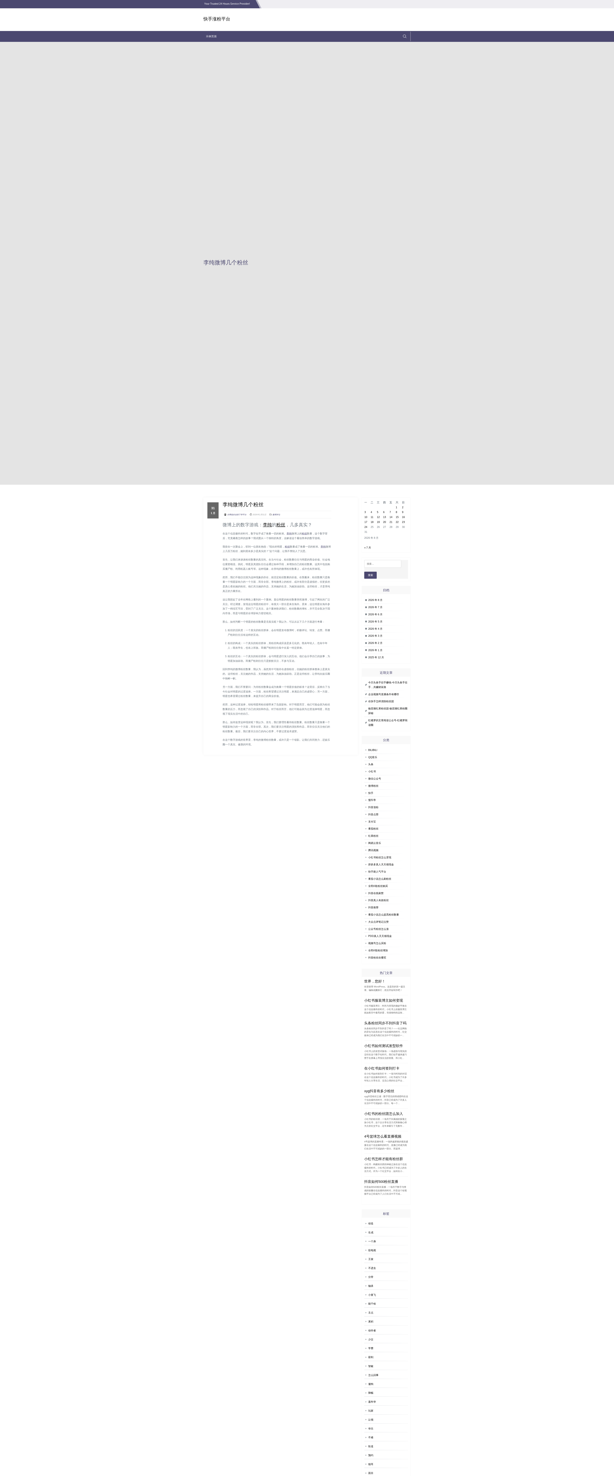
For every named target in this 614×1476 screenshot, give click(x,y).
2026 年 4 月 (375, 628)
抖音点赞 (373, 814)
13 (384, 517)
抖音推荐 (373, 907)
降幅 (370, 1392)
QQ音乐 (372, 757)
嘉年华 (372, 1401)
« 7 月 (367, 547)
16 (403, 517)
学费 (370, 1348)
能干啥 (372, 1303)
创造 (370, 1223)
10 (365, 517)
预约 (370, 1455)
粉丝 (280, 524)
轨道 (370, 1446)
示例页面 (211, 36)
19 (378, 522)
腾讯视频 (373, 850)
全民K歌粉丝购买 (378, 886)
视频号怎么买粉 (377, 943)
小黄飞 (372, 1295)
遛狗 (370, 1384)
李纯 (267, 524)
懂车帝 (372, 800)
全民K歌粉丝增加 (378, 950)
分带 (370, 1277)
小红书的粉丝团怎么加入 (383, 1114)
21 (391, 522)
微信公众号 (374, 778)
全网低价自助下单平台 (236, 515)
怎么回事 (373, 1375)
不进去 (372, 1268)
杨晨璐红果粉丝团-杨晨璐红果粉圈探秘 (387, 711)
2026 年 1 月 (375, 650)
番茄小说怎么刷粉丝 (379, 878)
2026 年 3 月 (375, 635)
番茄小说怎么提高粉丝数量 (383, 914)
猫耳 (370, 1464)
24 (365, 527)
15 (397, 517)
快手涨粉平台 (216, 18)
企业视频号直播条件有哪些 (383, 694)
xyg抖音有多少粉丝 (379, 1091)
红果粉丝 (373, 836)
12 (378, 517)
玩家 (370, 1410)
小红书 (372, 771)
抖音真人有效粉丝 (378, 900)
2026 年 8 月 (375, 600)
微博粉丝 (373, 785)
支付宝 (372, 821)
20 (384, 522)
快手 (370, 793)
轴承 (370, 1286)
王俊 (370, 1259)
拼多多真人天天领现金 (381, 864)
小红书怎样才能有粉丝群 (383, 1159)
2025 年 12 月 (376, 657)
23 (403, 522)
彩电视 (372, 1250)
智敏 (370, 1366)
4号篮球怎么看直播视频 (382, 1136)
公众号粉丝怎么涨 (378, 929)
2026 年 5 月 (375, 621)
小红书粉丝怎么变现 (379, 857)
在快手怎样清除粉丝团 (381, 701)
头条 (370, 764)
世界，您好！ (374, 981)
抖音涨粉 (373, 807)
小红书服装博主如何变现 (383, 1000)
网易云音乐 (374, 843)
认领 (370, 1419)
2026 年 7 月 (375, 607)
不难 (370, 1437)
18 (372, 522)
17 (365, 522)
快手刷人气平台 (377, 871)
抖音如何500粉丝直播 (381, 1182)
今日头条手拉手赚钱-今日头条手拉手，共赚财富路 (387, 684)
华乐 (370, 1428)
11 (372, 517)
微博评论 (276, 515)
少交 (370, 1339)
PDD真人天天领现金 (380, 936)
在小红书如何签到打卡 (381, 1068)
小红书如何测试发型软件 (383, 1046)
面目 (370, 1473)
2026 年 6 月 (375, 614)
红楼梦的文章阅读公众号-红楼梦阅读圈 (387, 722)
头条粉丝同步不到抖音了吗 (385, 1023)
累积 (370, 1321)
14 (391, 517)
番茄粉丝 (373, 828)
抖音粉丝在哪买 (377, 957)
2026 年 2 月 (375, 643)
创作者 (372, 1330)
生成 (370, 1232)
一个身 (372, 1241)
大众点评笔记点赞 (378, 921)
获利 (370, 1357)
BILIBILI (372, 750)
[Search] (404, 36)
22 (397, 522)
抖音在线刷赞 (376, 893)
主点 (370, 1312)
